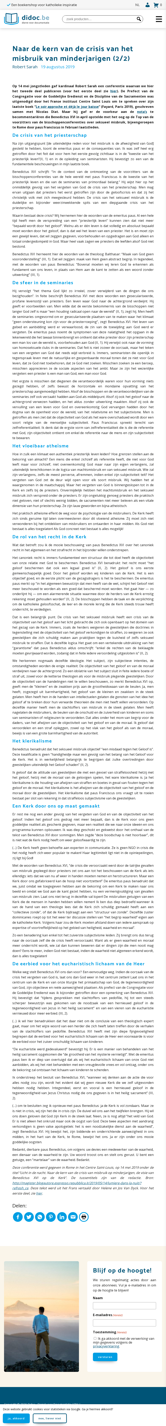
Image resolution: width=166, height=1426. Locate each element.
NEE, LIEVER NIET (49, 1418)
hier (113, 91)
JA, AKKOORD (16, 1418)
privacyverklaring (106, 1346)
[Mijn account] (146, 5)
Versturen (105, 1357)
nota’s (142, 111)
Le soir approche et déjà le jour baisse (67, 106)
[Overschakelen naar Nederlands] (137, 5)
